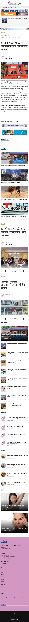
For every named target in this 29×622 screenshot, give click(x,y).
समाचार (6, 35)
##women (24, 598)
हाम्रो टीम (2, 587)
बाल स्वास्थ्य (3, 584)
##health (4, 600)
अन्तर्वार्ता (2, 582)
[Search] (27, 2)
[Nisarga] (14, 132)
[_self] (14, 29)
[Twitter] (16, 616)
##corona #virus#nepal (6, 598)
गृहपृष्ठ (2, 35)
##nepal (9, 600)
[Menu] (2, 3)
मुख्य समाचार (3, 574)
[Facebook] (13, 616)
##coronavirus (16, 598)
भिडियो (2, 579)
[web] (14, 14)
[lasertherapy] (14, 10)
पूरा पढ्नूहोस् (14, 271)
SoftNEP (16, 619)
